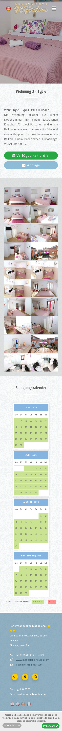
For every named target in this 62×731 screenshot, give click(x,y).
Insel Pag (25, 645)
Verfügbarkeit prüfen (32, 155)
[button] (53, 9)
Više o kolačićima (12, 725)
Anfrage (32, 165)
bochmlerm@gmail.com (29, 664)
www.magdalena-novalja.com (32, 659)
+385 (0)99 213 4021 (32, 654)
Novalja (14, 645)
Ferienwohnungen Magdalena (28, 625)
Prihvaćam (49, 725)
